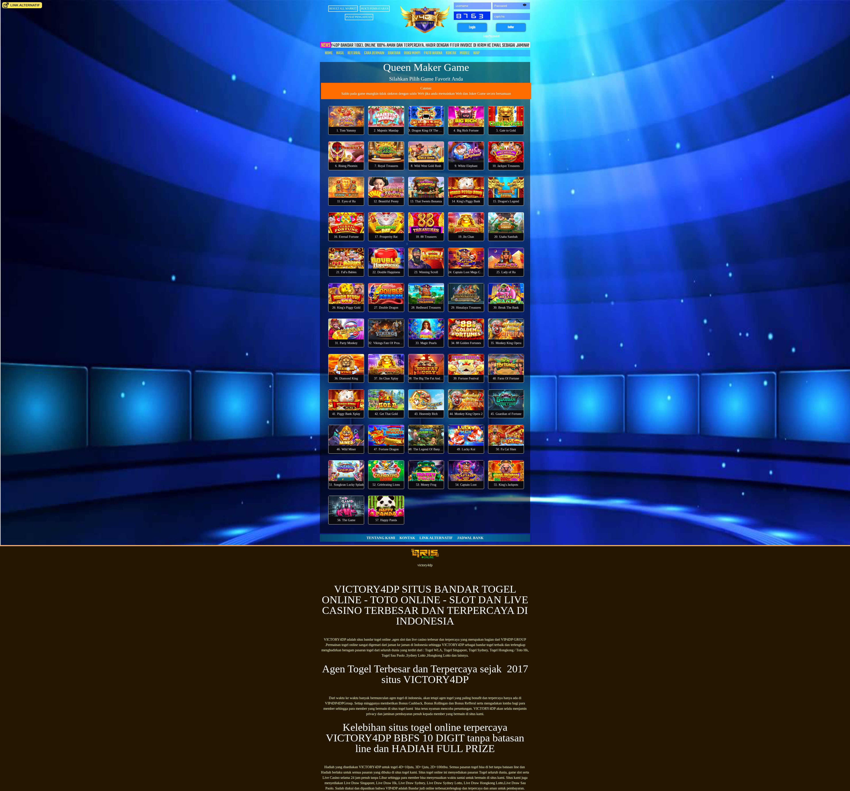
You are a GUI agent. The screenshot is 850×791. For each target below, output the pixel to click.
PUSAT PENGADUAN (359, 17)
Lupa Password (491, 36)
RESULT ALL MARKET (343, 8)
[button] (472, 27)
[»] (22, 5)
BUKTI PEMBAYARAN (374, 8)
